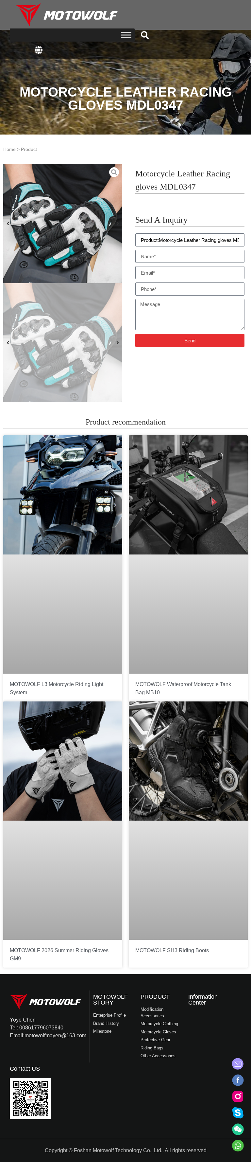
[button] (145, 35)
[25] (62, 223)
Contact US (25, 1068)
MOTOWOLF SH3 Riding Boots (172, 950)
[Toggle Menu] (126, 35)
